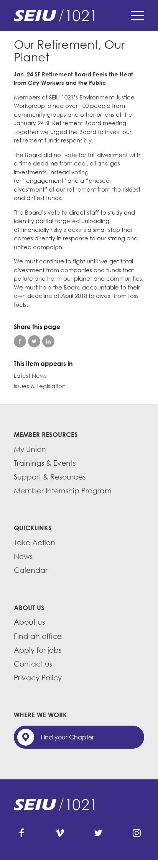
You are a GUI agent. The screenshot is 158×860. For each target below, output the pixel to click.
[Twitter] (98, 833)
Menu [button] (137, 15)
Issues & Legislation (40, 385)
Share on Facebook (20, 341)
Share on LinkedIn (48, 341)
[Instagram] (136, 833)
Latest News (30, 375)
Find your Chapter (67, 737)
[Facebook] (21, 833)
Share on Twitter (34, 341)
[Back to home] (79, 15)
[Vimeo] (59, 833)
